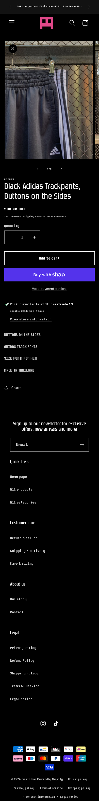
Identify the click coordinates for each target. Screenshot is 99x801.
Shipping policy (79, 788)
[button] (11, 23)
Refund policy (77, 779)
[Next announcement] (89, 6)
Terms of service (51, 788)
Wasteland (30, 778)
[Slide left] (37, 169)
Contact (17, 612)
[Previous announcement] (9, 6)
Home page (18, 476)
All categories (23, 502)
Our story (18, 599)
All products (21, 489)
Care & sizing (22, 563)
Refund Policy (22, 660)
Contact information (40, 796)
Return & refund (24, 538)
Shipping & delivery (27, 551)
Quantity (12, 226)
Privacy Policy (23, 648)
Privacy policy (24, 788)
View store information (31, 319)
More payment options (50, 288)
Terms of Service (25, 686)
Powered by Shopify (50, 778)
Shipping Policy (24, 673)
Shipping (29, 216)
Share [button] (16, 387)
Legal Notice (21, 699)
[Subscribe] (82, 445)
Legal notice (69, 796)
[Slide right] (61, 169)
